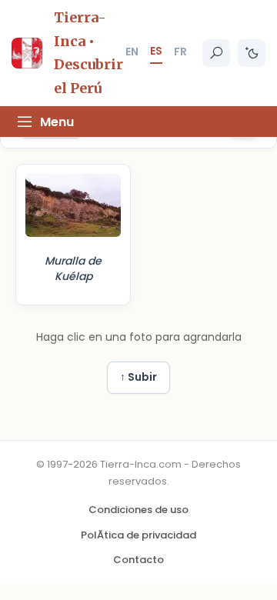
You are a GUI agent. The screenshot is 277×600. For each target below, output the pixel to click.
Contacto (138, 559)
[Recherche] (216, 53)
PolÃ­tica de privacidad (138, 535)
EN (131, 51)
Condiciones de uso (138, 509)
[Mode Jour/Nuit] (251, 53)
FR (180, 51)
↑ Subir (138, 377)
